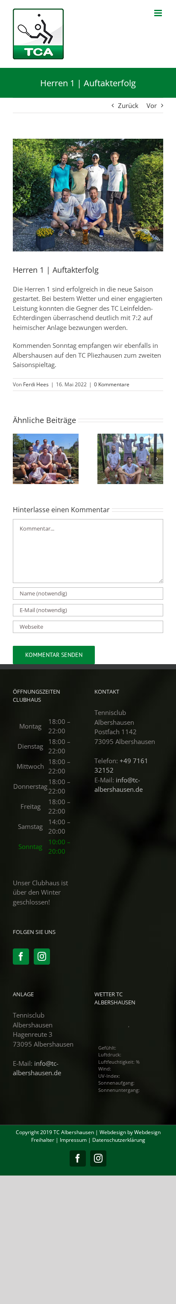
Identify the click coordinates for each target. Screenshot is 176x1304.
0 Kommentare (111, 384)
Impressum (73, 1140)
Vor (152, 105)
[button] (19, 458)
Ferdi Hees (36, 384)
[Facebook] (21, 956)
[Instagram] (42, 956)
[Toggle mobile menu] (158, 13)
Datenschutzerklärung (118, 1140)
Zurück (128, 105)
